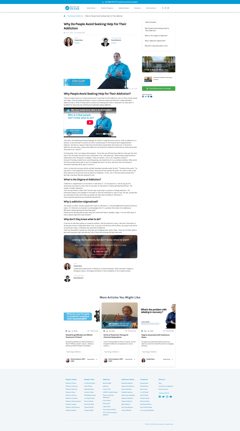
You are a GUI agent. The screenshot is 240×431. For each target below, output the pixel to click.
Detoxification (144, 383)
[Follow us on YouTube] (171, 396)
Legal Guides (107, 406)
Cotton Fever (107, 389)
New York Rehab (89, 404)
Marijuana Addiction (127, 398)
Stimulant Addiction (127, 383)
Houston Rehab (89, 392)
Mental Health (107, 383)
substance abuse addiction (102, 105)
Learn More (155, 79)
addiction (119, 206)
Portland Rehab (88, 407)
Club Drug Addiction (127, 407)
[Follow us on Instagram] (167, 396)
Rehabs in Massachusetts (73, 401)
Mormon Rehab (144, 401)
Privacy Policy (169, 424)
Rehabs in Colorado (71, 398)
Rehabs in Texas (70, 392)
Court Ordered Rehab (109, 409)
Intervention (106, 403)
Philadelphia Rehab (90, 395)
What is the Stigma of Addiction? (156, 35)
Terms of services (159, 424)
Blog (160, 383)
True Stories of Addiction (166, 386)
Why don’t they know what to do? (156, 46)
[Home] (64, 16)
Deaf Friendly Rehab (146, 407)
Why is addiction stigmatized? (155, 41)
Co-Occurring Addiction (147, 410)
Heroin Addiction (126, 410)
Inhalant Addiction (126, 401)
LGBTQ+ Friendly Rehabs (110, 392)
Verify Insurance (163, 389)
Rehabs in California (72, 386)
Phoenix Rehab (88, 401)
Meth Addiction (125, 404)
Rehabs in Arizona (71, 395)
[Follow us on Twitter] (163, 396)
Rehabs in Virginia (71, 410)
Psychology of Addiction (75, 16)
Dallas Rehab (88, 386)
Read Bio (77, 43)
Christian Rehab (144, 398)
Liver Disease (107, 400)
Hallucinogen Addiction (128, 395)
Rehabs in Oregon (71, 404)
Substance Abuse (127, 379)
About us (162, 379)
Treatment (144, 379)
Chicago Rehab (88, 410)
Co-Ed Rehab (144, 392)
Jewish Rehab (144, 395)
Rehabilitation (144, 386)
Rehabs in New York (71, 389)
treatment (98, 168)
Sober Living (143, 389)
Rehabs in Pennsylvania (73, 407)
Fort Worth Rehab (89, 383)
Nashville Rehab (89, 389)
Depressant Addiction (127, 386)
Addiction (106, 379)
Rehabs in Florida (71, 383)
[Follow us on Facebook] (160, 396)
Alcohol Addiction (126, 389)
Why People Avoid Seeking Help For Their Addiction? (157, 29)
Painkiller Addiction (127, 392)
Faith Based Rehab (145, 404)
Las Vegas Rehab (89, 398)
